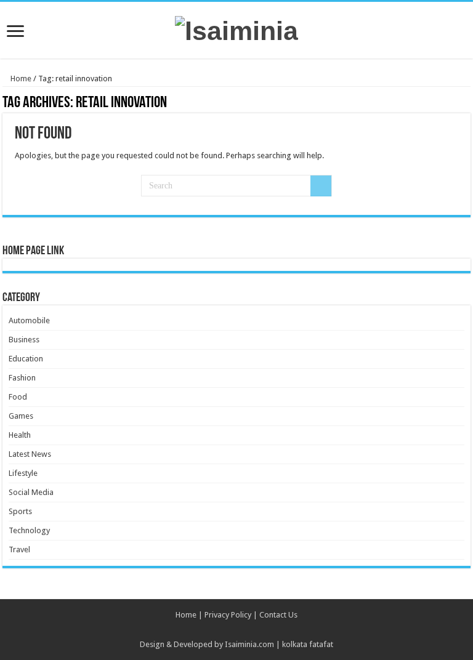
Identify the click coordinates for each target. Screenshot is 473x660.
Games (21, 416)
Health (20, 435)
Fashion (22, 377)
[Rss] (236, 629)
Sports (20, 511)
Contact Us (278, 614)
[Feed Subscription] (467, 103)
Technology (29, 530)
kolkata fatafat (307, 644)
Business (24, 339)
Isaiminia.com (249, 644)
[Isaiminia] (236, 29)
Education (26, 358)
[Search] (320, 185)
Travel (19, 549)
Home (20, 78)
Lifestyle (23, 473)
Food (18, 396)
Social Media (31, 492)
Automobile (29, 320)
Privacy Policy (227, 614)
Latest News (30, 454)
